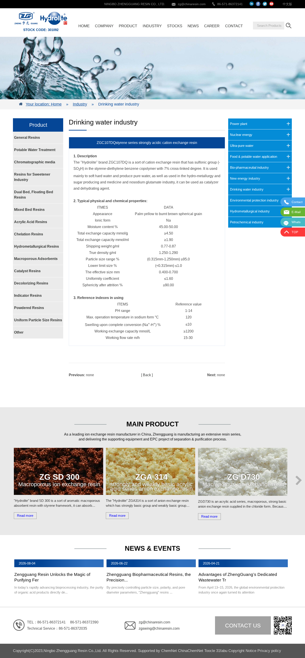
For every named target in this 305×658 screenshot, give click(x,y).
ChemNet (169, 651)
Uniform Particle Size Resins (38, 320)
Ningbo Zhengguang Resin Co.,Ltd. (73, 651)
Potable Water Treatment (34, 150)
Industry (80, 104)
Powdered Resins (29, 308)
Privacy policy (269, 651)
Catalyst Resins (27, 271)
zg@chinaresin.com (192, 4)
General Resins (27, 137)
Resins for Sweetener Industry (32, 177)
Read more (25, 515)
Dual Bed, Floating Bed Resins (33, 194)
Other (18, 332)
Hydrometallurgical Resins (36, 246)
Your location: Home (44, 104)
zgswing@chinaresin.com (159, 628)
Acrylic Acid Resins (30, 222)
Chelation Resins (28, 234)
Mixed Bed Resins (29, 210)
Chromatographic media (34, 162)
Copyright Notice (242, 651)
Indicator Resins (28, 295)
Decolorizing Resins (31, 283)
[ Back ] (147, 375)
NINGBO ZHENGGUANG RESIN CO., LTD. (134, 4)
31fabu (221, 651)
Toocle (209, 651)
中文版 (287, 4)
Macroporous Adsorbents (36, 259)
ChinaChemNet (190, 651)
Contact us (243, 625)
